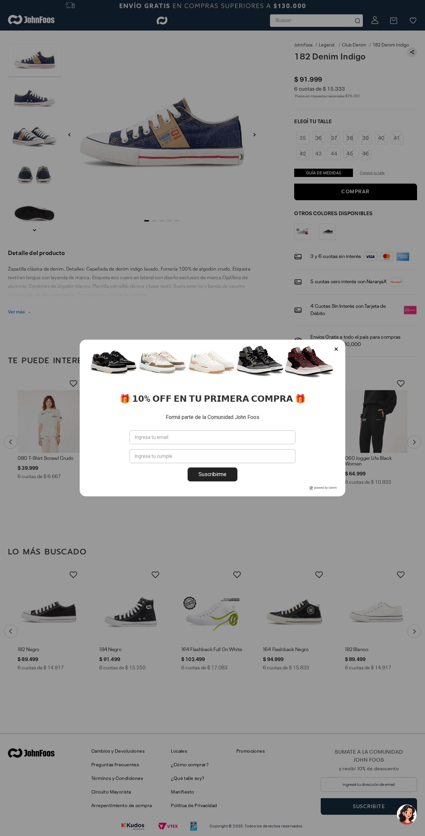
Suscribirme (212, 474)
